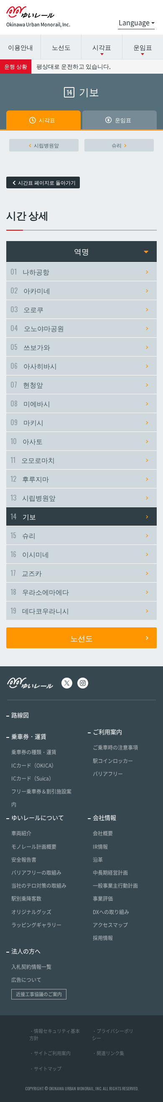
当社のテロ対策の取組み (38, 885)
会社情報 (104, 817)
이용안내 (20, 46)
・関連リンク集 (108, 1053)
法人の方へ (26, 951)
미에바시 (30, 403)
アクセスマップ (110, 925)
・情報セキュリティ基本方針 (54, 1035)
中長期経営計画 (110, 872)
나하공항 (29, 272)
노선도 (61, 46)
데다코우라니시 (39, 611)
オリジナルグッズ (31, 912)
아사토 (26, 441)
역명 (81, 251)
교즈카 (26, 573)
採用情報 (103, 938)
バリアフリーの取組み (36, 872)
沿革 (98, 859)
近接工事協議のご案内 (39, 994)
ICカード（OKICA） (33, 765)
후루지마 (29, 479)
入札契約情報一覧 (31, 967)
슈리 (117, 145)
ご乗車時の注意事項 (115, 747)
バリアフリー (108, 774)
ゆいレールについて (37, 817)
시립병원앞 (46, 145)
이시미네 (29, 554)
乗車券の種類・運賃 (33, 752)
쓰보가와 (30, 347)
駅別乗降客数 (26, 898)
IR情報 (100, 846)
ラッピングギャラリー (36, 925)
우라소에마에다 (39, 592)
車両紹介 (21, 833)
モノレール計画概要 (33, 846)
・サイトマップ (45, 1068)
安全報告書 (23, 859)
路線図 (20, 715)
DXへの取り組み (111, 912)
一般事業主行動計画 (115, 885)
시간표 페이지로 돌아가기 (47, 182)
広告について (26, 980)
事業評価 (103, 898)
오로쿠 (26, 309)
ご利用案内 (107, 731)
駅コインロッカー (113, 761)
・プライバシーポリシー (112, 1035)
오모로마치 (32, 460)
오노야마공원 (37, 328)
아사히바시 (33, 366)
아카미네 (30, 290)
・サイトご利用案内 (50, 1053)
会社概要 (103, 833)
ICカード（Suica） (32, 778)
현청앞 (26, 385)
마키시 (26, 422)
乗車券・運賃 (28, 736)
